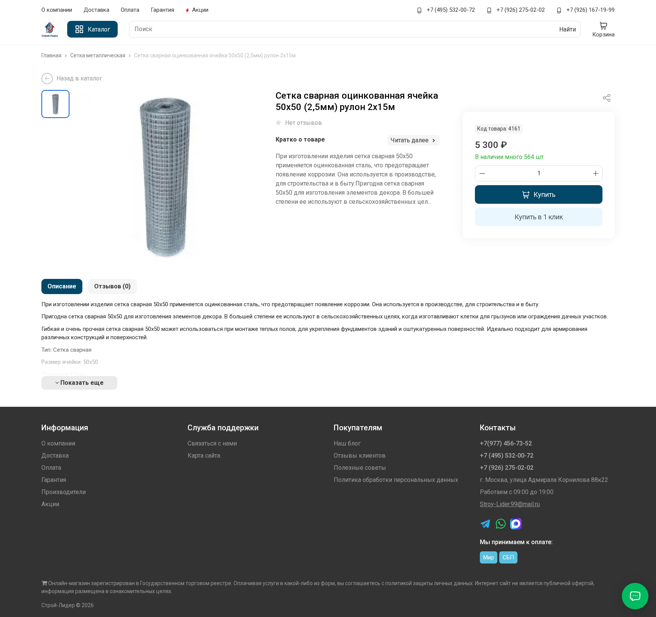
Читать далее (410, 140)
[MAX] (516, 523)
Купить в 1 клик (538, 217)
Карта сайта (204, 455)
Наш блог (347, 443)
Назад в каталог (79, 78)
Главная (52, 55)
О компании (56, 9)
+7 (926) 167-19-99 (590, 9)
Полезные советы (360, 467)
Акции (200, 9)
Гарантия (162, 9)
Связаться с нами (212, 443)
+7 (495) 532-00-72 (450, 9)
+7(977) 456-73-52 (506, 443)
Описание (61, 286)
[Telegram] (485, 523)
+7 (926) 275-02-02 (520, 9)
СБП (508, 557)
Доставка (96, 9)
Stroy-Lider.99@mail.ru (510, 504)
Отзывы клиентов (360, 455)
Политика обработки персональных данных (396, 479)
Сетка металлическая (98, 55)
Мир (488, 557)
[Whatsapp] (500, 523)
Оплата (130, 9)
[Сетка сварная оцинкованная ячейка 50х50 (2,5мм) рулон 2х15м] (165, 175)
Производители (63, 492)
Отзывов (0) (112, 286)
